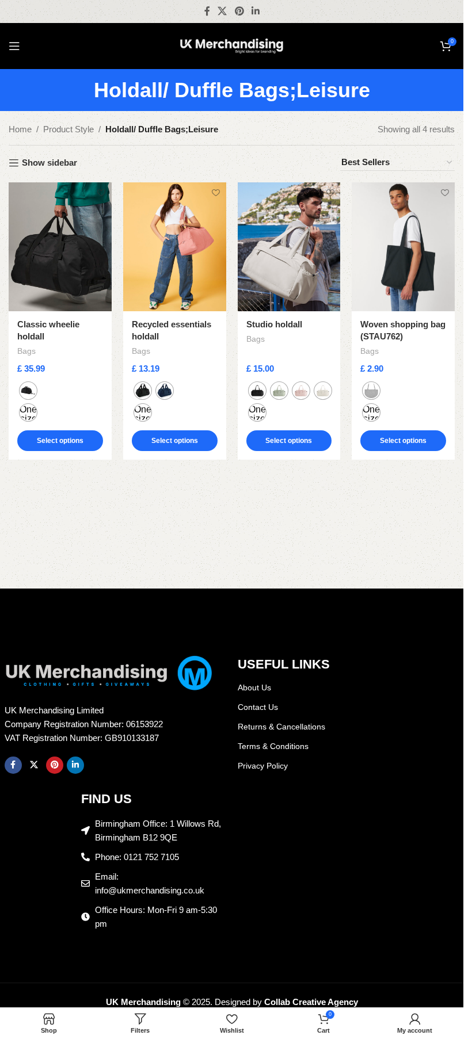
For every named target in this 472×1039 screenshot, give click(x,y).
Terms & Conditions (273, 746)
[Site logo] (232, 45)
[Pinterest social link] (239, 11)
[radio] (28, 390)
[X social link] (222, 11)
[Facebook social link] (207, 11)
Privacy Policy (263, 765)
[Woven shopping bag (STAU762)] (403, 246)
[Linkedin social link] (255, 11)
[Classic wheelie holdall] (60, 246)
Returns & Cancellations (281, 726)
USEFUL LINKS (284, 664)
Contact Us (258, 707)
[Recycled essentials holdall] (174, 246)
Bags (26, 351)
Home (20, 129)
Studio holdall (274, 324)
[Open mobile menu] (14, 46)
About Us (254, 687)
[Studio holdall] (289, 246)
